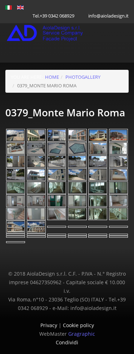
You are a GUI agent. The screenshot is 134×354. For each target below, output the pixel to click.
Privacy (49, 325)
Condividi (67, 342)
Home (52, 77)
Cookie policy (78, 325)
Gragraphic (81, 333)
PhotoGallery (82, 77)
